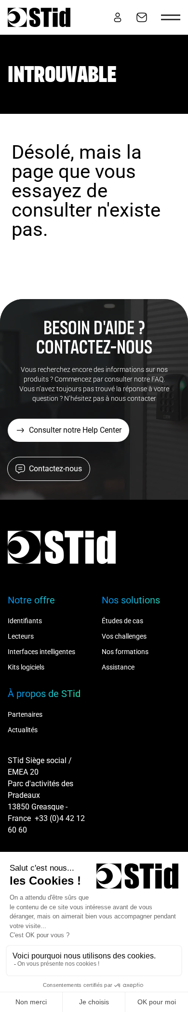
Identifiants (25, 621)
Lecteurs (21, 636)
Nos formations (125, 652)
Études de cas (122, 621)
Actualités (23, 730)
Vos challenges (124, 636)
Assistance (118, 667)
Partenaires (25, 714)
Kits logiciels (26, 667)
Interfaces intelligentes (41, 652)
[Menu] (170, 17)
